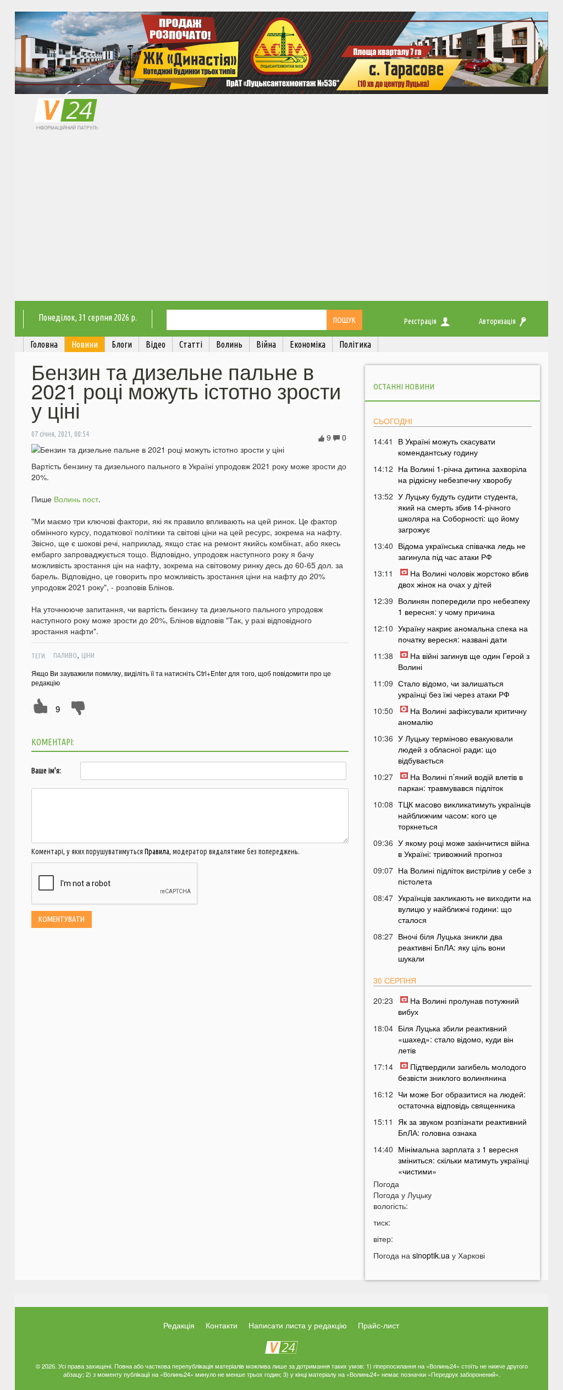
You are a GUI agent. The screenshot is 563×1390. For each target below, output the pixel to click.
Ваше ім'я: (46, 770)
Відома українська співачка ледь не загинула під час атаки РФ (462, 551)
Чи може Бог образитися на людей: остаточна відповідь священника (462, 1100)
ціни (88, 655)
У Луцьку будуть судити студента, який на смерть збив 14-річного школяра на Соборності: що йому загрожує (458, 513)
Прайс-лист (378, 1325)
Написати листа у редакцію (298, 1325)
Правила (157, 851)
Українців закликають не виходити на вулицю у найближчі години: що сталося (464, 908)
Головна (44, 344)
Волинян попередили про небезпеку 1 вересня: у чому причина (464, 606)
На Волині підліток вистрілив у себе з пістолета (464, 876)
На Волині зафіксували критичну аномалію (462, 716)
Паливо (65, 655)
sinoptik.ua (431, 1255)
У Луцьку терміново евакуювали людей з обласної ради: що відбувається (455, 749)
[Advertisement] (281, 218)
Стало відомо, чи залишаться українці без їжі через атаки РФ (454, 689)
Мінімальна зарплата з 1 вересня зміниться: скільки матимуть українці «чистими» (463, 1160)
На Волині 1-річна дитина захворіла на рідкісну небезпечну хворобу (462, 474)
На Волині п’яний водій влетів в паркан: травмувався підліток (460, 782)
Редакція (179, 1325)
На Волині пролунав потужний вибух (458, 1006)
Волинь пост (76, 498)
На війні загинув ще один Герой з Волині (463, 661)
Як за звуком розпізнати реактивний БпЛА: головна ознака (462, 1127)
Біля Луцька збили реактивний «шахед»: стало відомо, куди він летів (456, 1039)
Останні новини (403, 386)
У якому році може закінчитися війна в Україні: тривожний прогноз (463, 848)
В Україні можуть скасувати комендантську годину (446, 447)
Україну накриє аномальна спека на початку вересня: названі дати (463, 634)
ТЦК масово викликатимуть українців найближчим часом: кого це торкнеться (464, 815)
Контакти (222, 1325)
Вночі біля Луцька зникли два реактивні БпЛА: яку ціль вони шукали (451, 947)
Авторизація (497, 321)
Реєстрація (420, 321)
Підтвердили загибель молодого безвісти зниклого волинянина (462, 1072)
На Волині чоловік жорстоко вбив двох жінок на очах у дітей (463, 579)
